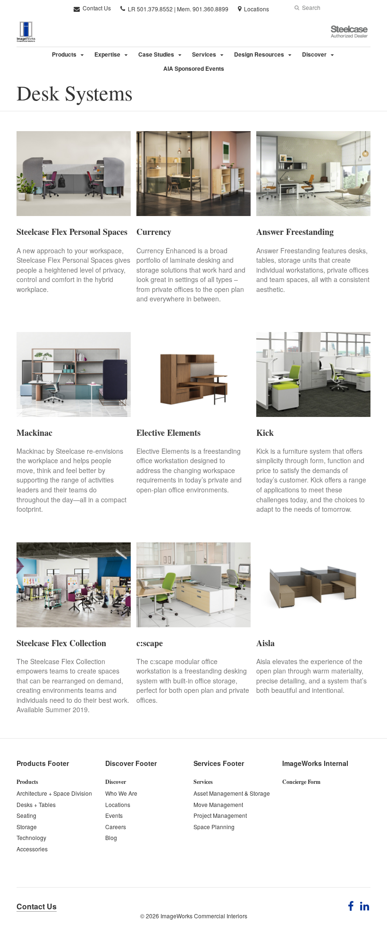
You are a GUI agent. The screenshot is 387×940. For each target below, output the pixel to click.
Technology (31, 837)
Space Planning (214, 827)
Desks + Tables (36, 804)
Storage (27, 827)
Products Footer (43, 763)
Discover (314, 54)
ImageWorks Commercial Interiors (203, 916)
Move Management (218, 804)
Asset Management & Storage (232, 793)
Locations (117, 804)
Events (114, 815)
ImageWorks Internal (315, 763)
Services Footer (219, 763)
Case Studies (156, 54)
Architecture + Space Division (54, 793)
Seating (26, 815)
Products (64, 54)
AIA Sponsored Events (193, 68)
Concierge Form (301, 782)
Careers (115, 827)
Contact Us (96, 8)
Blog (111, 837)
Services (204, 54)
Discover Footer (131, 763)
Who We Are (121, 793)
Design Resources (259, 54)
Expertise (107, 54)
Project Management (220, 815)
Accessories (32, 849)
